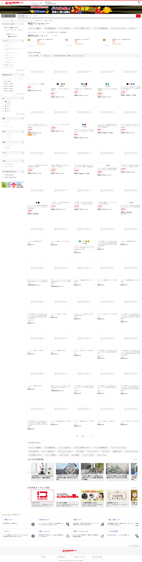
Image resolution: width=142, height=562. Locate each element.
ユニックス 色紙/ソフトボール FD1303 (60, 241)
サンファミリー (43, 32)
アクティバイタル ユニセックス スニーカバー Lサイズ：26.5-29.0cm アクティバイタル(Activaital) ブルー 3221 (84, 248)
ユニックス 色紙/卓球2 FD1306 (58, 350)
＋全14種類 (84, 243)
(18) (57, 92)
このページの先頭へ (134, 546)
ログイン (35, 18)
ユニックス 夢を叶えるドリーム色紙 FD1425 (84, 351)
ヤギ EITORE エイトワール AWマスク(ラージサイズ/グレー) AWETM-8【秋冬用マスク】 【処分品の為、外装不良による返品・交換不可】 (131, 388)
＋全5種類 (107, 86)
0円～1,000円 (7, 81)
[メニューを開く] (2, 3)
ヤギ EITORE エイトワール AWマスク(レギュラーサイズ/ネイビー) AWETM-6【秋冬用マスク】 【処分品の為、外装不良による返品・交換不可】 (107, 243)
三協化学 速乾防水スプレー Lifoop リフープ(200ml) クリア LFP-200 (60, 166)
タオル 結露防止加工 (50, 28)
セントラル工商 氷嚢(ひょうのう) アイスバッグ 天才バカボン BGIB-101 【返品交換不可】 (84, 167)
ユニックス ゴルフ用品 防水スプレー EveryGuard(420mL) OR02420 (37, 166)
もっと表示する (20, 70)
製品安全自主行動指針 (98, 557)
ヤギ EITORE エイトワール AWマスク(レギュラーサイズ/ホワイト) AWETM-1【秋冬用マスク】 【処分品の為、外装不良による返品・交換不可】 (131, 353)
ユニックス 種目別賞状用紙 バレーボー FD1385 (130, 281)
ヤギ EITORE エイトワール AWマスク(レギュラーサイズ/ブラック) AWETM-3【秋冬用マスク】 (84, 387)
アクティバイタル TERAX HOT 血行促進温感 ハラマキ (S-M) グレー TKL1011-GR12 (107, 169)
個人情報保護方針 (61, 557)
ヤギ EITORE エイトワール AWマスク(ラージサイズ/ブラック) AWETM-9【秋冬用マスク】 (107, 387)
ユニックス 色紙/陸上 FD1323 (35, 385)
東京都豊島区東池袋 (51, 3)
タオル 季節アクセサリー (35, 455)
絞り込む (49, 55)
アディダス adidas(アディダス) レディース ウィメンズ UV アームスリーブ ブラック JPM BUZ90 (37, 126)
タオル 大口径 (79, 451)
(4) (103, 92)
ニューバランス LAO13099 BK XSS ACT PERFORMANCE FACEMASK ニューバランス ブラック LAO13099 (107, 126)
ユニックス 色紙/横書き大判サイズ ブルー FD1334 (83, 281)
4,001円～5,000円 (8, 91)
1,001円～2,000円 (8, 83)
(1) (56, 168)
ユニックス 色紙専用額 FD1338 (128, 241)
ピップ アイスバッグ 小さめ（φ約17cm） (60, 124)
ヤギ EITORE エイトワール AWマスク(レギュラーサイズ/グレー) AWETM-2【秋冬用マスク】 (107, 352)
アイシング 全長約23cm (48, 451)
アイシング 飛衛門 (50, 455)
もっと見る (134, 459)
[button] (136, 28)
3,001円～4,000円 (8, 88)
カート (138, 4)
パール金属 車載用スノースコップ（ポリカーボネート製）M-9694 (107, 203)
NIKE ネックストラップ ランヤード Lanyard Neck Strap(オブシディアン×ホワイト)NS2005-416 (61, 282)
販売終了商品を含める (60, 55)
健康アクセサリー (11, 34)
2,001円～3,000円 (8, 86)
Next (140, 472)
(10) (80, 90)
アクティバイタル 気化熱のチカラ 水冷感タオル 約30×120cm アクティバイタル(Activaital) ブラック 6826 (131, 88)
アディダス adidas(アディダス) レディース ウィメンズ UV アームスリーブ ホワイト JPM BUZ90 (130, 126)
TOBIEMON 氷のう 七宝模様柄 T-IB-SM (83, 88)
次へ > (91, 436)
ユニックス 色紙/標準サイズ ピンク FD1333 (84, 422)
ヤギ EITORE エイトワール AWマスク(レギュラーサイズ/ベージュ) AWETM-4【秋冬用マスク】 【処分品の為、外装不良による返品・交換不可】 (37, 316)
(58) (33, 168)
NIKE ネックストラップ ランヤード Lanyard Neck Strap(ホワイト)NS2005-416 (61, 386)
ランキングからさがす (64, 18)
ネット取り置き (92, 18)
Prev (28, 472)
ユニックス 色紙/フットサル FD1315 (105, 421)
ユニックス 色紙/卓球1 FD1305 (35, 241)
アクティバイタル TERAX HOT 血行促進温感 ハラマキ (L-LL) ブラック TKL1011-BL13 (130, 206)
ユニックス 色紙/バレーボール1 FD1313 (130, 421)
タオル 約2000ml (33, 451)
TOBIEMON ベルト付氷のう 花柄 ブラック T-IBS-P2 (60, 89)
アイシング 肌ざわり (64, 28)
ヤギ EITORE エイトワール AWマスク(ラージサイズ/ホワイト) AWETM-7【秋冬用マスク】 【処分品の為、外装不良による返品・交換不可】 (38, 423)
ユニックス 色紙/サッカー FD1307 (59, 314)
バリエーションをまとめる (76, 55)
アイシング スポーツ (92, 451)
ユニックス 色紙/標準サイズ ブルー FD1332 (107, 281)
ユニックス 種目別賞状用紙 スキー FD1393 (61, 421)
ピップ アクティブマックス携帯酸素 (36, 84)
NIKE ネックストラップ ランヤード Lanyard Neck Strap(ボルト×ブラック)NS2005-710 (37, 281)
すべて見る (54, 35)
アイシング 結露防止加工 (100, 28)
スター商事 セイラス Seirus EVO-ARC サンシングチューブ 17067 (61, 203)
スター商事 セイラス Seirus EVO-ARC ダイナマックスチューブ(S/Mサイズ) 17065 (131, 166)
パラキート (30, 32)
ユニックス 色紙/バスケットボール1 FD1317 (107, 314)
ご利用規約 (43, 557)
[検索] (138, 15)
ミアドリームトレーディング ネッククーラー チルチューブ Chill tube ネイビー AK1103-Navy (84, 131)
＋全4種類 (84, 126)
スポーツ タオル (101, 455)
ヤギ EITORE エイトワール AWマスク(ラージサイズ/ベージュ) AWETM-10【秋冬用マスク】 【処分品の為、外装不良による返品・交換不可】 (131, 316)
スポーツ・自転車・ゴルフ (11, 27)
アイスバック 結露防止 (35, 28)
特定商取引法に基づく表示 (79, 557)
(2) (56, 126)
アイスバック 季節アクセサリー (82, 28)
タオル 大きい (105, 451)
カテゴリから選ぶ (9, 16)
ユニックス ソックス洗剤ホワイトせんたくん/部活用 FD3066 (84, 314)
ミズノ (36, 32)
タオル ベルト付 (63, 455)
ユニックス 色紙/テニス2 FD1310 (35, 350)
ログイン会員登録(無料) (35, 3)
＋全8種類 (61, 86)
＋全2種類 (107, 165)
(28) (33, 85)
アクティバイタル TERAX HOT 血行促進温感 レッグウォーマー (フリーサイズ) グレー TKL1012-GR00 (38, 207)
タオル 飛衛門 (75, 455)
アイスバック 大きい (88, 455)
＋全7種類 (84, 86)
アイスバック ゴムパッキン (118, 28)
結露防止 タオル (117, 451)
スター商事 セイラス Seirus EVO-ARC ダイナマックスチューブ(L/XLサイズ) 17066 (84, 203)
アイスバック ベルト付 (131, 451)
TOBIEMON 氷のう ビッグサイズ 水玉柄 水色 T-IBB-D (107, 89)
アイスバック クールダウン (65, 451)
